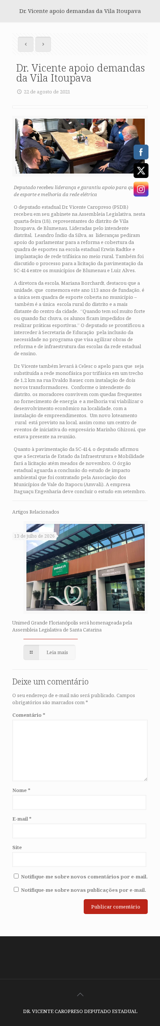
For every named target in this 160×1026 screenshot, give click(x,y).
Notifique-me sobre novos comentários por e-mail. (84, 876)
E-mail (22, 818)
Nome (21, 790)
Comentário (28, 715)
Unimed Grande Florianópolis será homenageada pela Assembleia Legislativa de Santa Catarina (72, 626)
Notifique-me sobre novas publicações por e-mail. (83, 890)
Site (17, 847)
